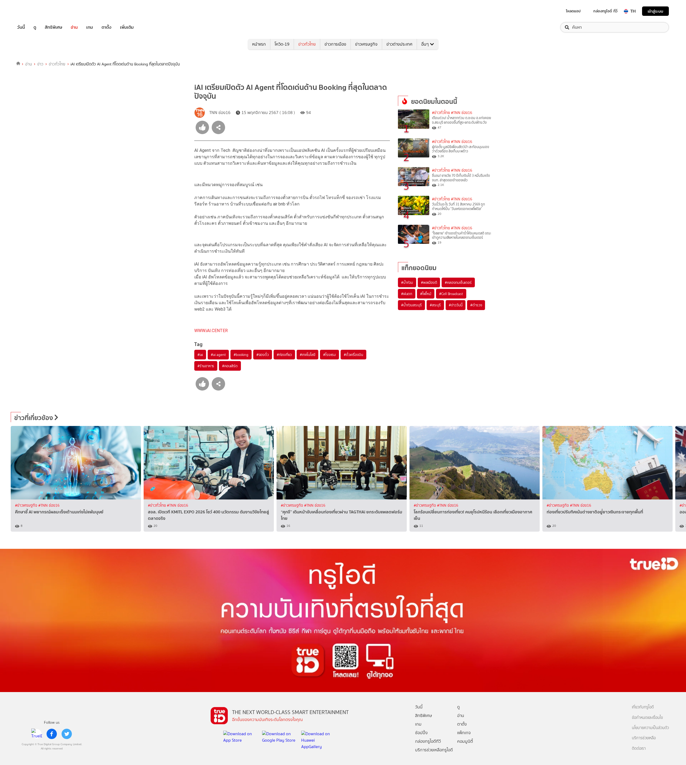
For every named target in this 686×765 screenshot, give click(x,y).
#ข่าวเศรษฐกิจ (26, 505)
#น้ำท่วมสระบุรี (411, 305)
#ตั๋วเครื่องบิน (353, 354)
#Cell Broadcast (451, 293)
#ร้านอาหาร (205, 366)
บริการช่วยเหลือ (644, 738)
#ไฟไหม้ (425, 293)
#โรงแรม (329, 354)
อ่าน (74, 27)
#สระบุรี (435, 305)
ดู (34, 27)
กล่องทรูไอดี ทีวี (605, 11)
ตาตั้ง (106, 27)
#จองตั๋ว (262, 354)
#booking (241, 354)
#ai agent (218, 354)
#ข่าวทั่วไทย (441, 113)
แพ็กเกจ (464, 733)
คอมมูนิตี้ (465, 741)
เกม (89, 27)
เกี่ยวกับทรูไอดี (643, 707)
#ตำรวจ (476, 305)
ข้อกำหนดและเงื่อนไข (647, 717)
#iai (200, 354)
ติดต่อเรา (639, 748)
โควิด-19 (282, 44)
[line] (36, 734)
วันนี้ (21, 27)
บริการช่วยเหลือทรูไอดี (434, 750)
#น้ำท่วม (407, 282)
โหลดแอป (573, 11)
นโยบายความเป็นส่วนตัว (650, 728)
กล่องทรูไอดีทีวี (428, 741)
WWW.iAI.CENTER (211, 330)
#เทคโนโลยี (307, 354)
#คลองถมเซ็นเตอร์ (458, 282)
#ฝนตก (406, 293)
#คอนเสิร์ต (229, 366)
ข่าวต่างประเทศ (399, 44)
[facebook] (51, 734)
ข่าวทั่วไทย (307, 44)
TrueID (33, 11)
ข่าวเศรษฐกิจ (366, 44)
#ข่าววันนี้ (456, 305)
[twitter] (66, 734)
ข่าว (40, 64)
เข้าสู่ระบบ (655, 11)
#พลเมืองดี (429, 282)
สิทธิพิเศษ (53, 27)
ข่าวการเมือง (335, 44)
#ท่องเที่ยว (284, 354)
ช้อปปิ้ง (421, 733)
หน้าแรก (259, 44)
